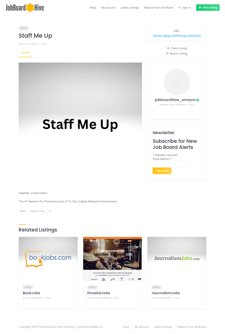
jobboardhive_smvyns (175, 99)
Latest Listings (130, 7)
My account (108, 7)
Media (24, 28)
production (37, 211)
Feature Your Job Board (158, 7)
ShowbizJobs (98, 293)
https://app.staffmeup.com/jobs (177, 35)
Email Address (162, 159)
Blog (93, 7)
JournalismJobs (165, 293)
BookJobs (31, 293)
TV (50, 211)
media (23, 211)
